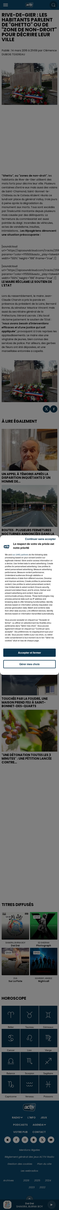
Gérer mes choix (29, 664)
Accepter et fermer (29, 652)
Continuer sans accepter (40, 539)
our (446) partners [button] (20, 554)
